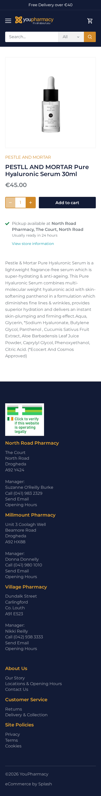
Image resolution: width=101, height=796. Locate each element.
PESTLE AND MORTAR (28, 157)
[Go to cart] (90, 21)
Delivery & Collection (26, 714)
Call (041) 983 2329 (23, 493)
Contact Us (16, 689)
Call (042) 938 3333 (24, 636)
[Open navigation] (8, 21)
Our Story (15, 677)
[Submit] (90, 37)
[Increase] (30, 202)
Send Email (17, 499)
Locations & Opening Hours (33, 683)
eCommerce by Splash (28, 783)
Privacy (12, 734)
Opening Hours (21, 504)
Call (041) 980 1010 (23, 565)
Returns (13, 709)
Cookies (13, 746)
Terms (11, 740)
